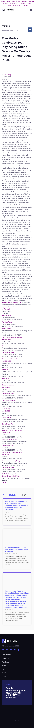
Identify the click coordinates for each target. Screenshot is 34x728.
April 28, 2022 (6, 315)
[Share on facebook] (30, 29)
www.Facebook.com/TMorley (11, 302)
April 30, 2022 (6, 361)
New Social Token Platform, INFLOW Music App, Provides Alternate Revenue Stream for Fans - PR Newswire (16, 506)
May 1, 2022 (6, 387)
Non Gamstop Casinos (17, 3)
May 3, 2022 (6, 432)
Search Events (6, 476)
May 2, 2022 (6, 411)
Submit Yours (16, 476)
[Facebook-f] (18, 649)
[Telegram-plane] (14, 649)
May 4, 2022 (6, 454)
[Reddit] (7, 649)
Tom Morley (7, 75)
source (4, 482)
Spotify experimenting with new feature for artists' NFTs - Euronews (17, 549)
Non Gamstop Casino (20, 5)
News (8, 684)
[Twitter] (11, 649)
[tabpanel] (17, 701)
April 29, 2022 (6, 339)
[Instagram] (3, 649)
